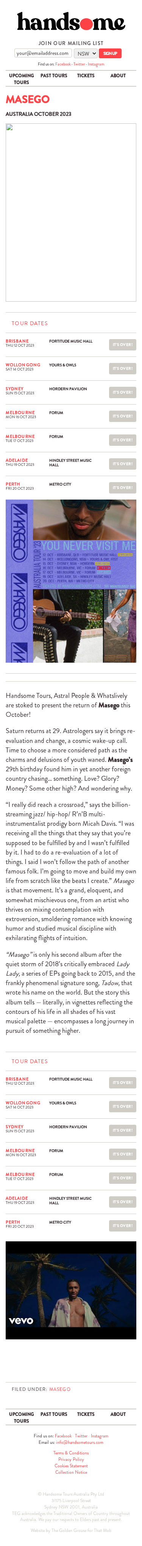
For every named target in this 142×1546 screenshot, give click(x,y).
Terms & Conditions (71, 1452)
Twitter (79, 64)
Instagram (96, 64)
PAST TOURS (54, 75)
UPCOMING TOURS (21, 79)
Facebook (63, 64)
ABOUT (118, 75)
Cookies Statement (71, 1465)
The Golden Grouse (68, 1530)
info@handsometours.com (79, 1442)
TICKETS (86, 75)
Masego (60, 1389)
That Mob (102, 1530)
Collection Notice (71, 1472)
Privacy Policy (71, 1459)
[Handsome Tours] (71, 21)
